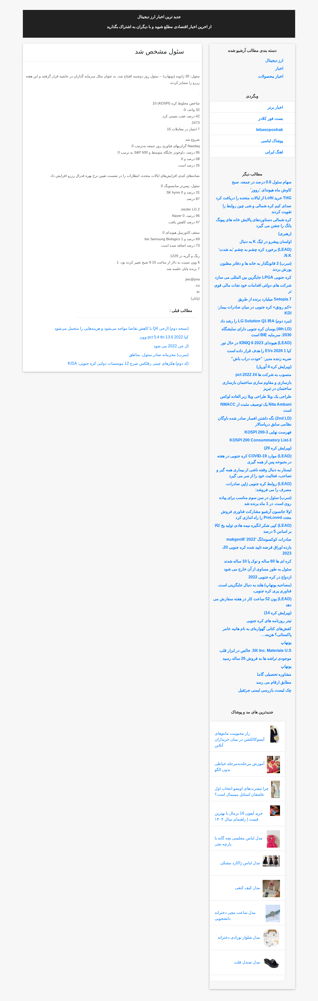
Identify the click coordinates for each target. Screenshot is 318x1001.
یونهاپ (286, 642)
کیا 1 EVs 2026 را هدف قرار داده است (259, 351)
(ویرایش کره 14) (277, 613)
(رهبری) (284, 234)
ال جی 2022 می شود (171, 346)
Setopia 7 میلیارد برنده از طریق (264, 299)
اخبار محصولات (270, 76)
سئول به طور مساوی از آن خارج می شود (257, 569)
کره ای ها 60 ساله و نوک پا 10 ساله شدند (257, 561)
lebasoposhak (269, 130)
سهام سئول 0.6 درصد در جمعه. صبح (261, 182)
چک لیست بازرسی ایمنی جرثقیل (264, 690)
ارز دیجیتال (274, 60)
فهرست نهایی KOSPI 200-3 (267, 432)
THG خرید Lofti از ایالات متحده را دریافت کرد (253, 198)
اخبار (279, 68)
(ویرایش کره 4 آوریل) (273, 367)
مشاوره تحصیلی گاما (274, 674)
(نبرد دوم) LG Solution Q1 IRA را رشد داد (255, 321)
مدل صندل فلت (247, 962)
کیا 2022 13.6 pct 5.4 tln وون (164, 337)
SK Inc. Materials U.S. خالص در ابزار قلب (255, 650)
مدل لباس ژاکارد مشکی (240, 863)
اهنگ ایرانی (274, 152)
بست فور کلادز (270, 118)
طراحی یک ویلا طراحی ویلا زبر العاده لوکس (255, 396)
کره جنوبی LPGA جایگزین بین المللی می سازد (253, 277)
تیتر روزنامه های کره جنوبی (268, 621)
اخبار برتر (275, 107)
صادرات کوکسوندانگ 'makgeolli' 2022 (258, 539)
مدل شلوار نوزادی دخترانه (239, 937)
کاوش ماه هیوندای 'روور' (270, 190)
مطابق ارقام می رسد (273, 682)
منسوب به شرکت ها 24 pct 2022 (263, 374)
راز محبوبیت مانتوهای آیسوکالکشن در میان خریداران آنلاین (239, 739)
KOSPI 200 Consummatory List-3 (260, 440)
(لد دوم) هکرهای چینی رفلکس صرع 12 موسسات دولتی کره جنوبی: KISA (128, 363)
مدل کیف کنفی (247, 888)
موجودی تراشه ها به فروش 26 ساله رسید (257, 658)
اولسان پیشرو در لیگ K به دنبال (265, 241)
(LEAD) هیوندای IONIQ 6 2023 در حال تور (256, 343)
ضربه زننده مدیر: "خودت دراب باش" (261, 359)
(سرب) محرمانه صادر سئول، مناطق (159, 355)
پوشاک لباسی (272, 141)
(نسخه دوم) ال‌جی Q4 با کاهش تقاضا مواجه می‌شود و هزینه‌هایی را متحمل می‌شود (121, 328)
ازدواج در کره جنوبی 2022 (269, 577)
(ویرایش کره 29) (277, 448)
